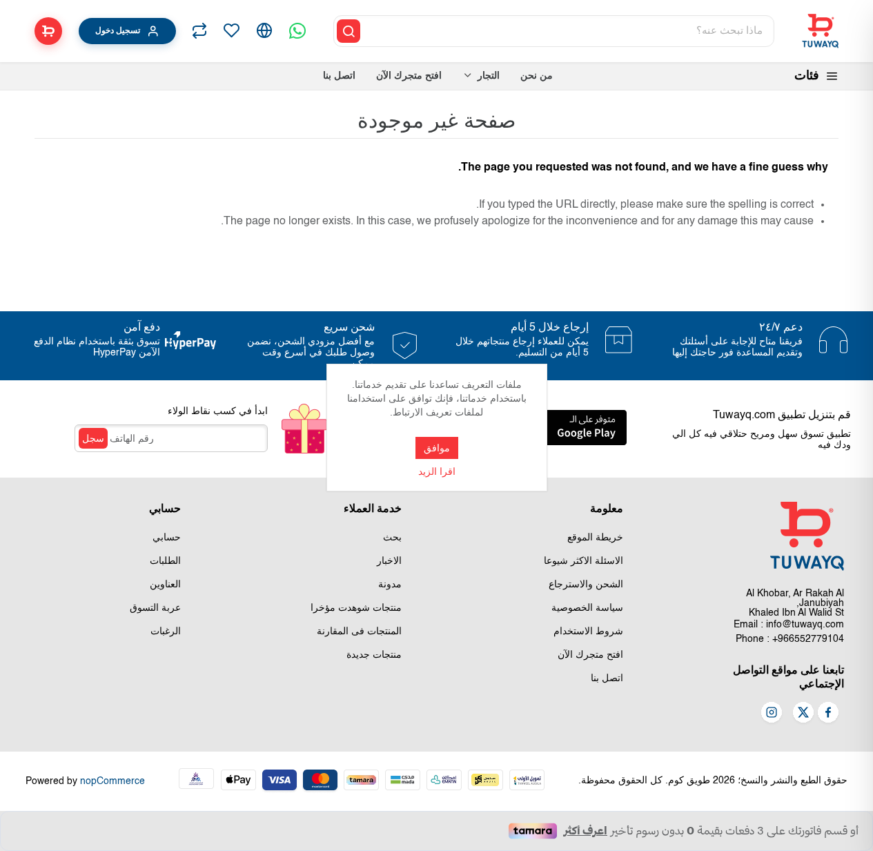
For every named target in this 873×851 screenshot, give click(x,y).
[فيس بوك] (828, 713)
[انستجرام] (771, 713)
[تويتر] (803, 713)
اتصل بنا (607, 678)
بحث (392, 537)
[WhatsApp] (297, 31)
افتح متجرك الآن (590, 655)
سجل (93, 438)
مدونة (390, 584)
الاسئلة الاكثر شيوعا (583, 561)
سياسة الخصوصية (587, 608)
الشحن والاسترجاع (586, 584)
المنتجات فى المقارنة (359, 631)
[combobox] (568, 31)
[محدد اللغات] (264, 31)
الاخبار (389, 561)
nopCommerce (112, 781)
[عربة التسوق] (48, 31)
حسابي (167, 537)
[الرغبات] (231, 31)
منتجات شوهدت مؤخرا (356, 608)
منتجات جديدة (374, 655)
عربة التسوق (155, 608)
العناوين (165, 584)
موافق (437, 447)
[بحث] (348, 31)
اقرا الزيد (436, 472)
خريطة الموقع (595, 537)
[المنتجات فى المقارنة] (199, 31)
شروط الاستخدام (588, 631)
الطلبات (165, 561)
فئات (806, 76)
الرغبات (165, 631)
